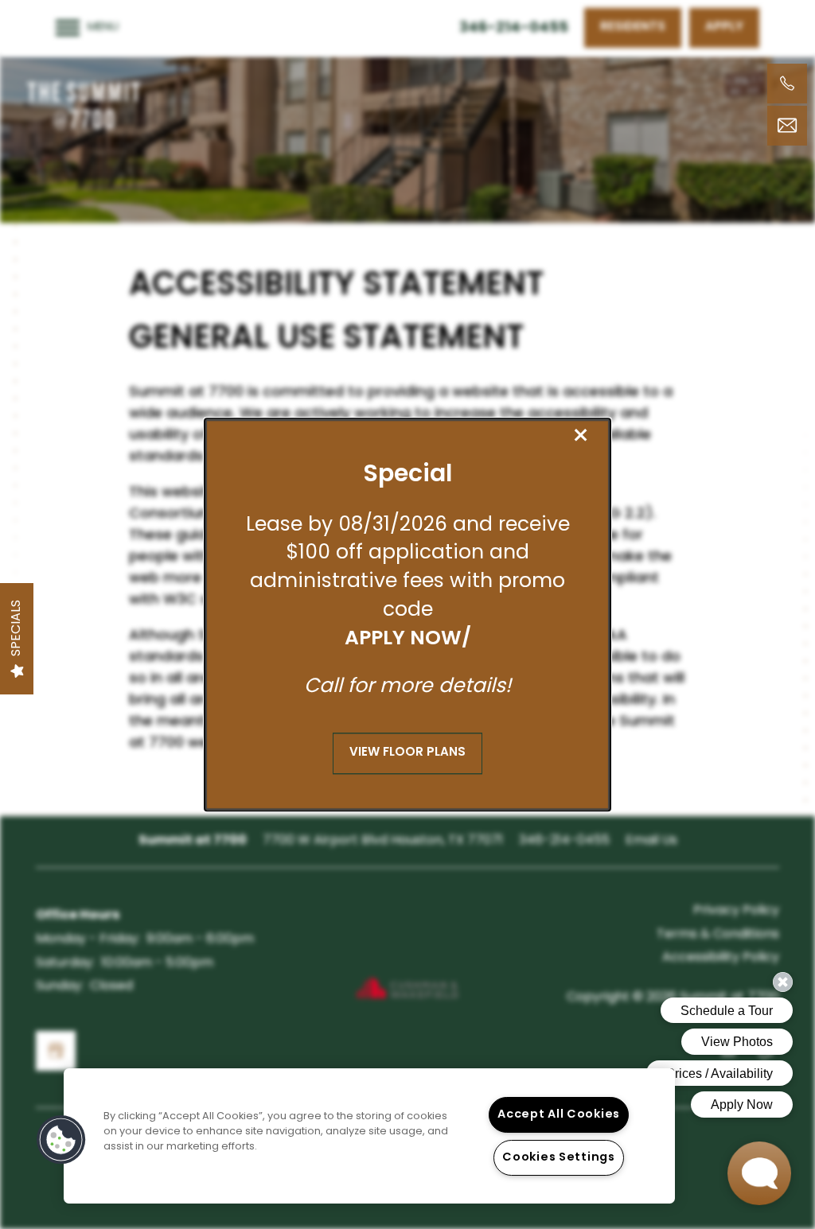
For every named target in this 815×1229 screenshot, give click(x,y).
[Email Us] (787, 126)
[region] (369, 1136)
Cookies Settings (558, 1158)
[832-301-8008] (787, 83)
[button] (407, 753)
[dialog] (407, 615)
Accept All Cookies (558, 1115)
